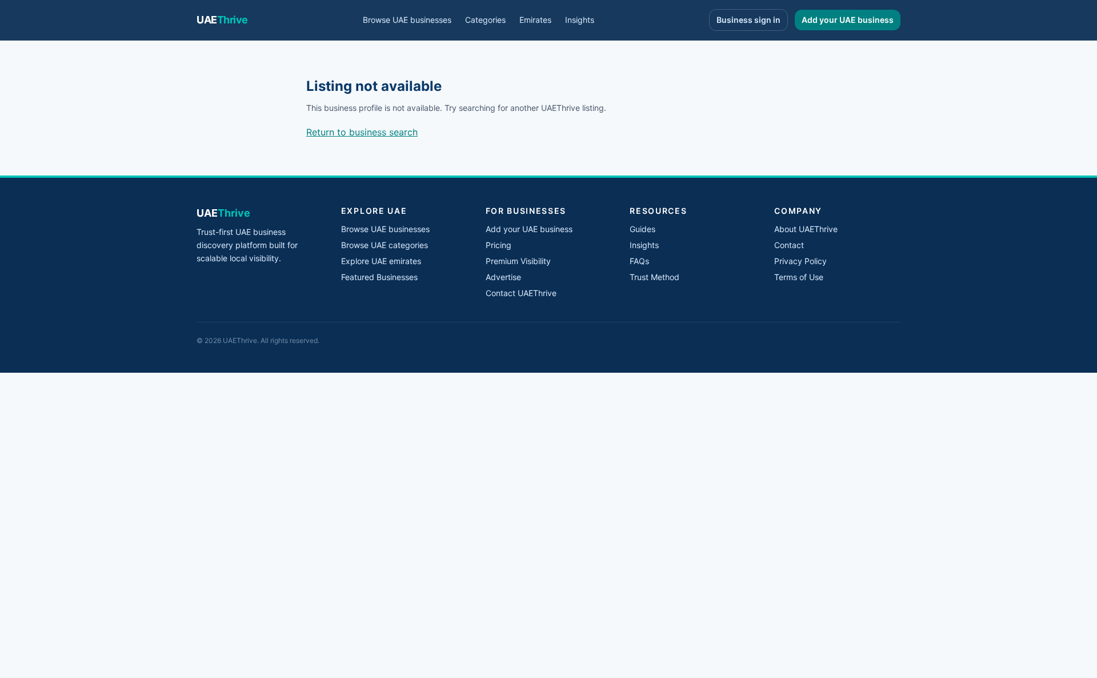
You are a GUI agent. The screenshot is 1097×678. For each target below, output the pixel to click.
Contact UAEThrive (521, 293)
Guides (642, 229)
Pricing (498, 245)
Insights (579, 20)
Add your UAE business (848, 20)
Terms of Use (798, 277)
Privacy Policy (800, 261)
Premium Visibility (518, 261)
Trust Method (654, 277)
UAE (222, 20)
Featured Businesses (379, 277)
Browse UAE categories (384, 245)
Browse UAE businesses (407, 20)
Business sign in (748, 20)
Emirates (535, 20)
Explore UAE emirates (381, 261)
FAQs (639, 261)
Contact (789, 245)
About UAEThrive (806, 229)
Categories (485, 20)
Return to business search (362, 132)
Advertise (503, 277)
